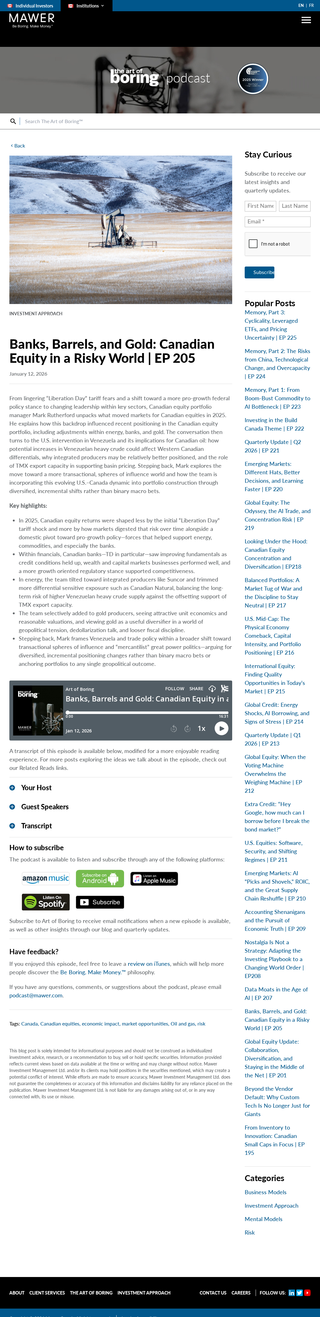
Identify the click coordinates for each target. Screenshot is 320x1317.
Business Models (266, 1192)
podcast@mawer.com (35, 995)
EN (301, 5)
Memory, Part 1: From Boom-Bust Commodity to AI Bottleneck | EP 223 (277, 398)
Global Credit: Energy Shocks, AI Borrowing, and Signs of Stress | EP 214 (277, 713)
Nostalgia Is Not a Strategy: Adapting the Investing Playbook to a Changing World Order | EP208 (274, 959)
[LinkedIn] (291, 1293)
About (16, 1292)
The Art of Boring (91, 1292)
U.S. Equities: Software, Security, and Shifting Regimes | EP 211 (273, 851)
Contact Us (213, 1292)
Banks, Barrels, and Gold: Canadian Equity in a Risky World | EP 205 (277, 1019)
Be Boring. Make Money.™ (93, 972)
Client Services (47, 1292)
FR (311, 5)
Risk (250, 1232)
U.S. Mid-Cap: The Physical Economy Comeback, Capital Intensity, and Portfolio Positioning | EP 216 (273, 635)
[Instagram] (299, 1293)
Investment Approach (271, 1205)
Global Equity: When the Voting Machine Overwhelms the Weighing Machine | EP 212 (275, 773)
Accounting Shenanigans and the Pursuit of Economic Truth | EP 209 (275, 920)
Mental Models (263, 1218)
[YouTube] (307, 1293)
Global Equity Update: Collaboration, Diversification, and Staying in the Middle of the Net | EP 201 (274, 1058)
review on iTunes (149, 963)
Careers (241, 1292)
